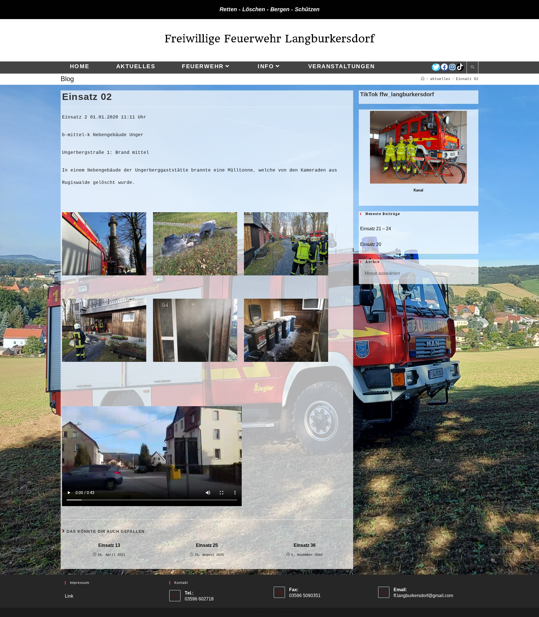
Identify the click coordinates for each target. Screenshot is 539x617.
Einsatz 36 (305, 545)
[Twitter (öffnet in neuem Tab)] (436, 67)
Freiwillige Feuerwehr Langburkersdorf (269, 38)
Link (69, 596)
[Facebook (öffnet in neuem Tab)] (444, 67)
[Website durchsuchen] (472, 67)
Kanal (418, 190)
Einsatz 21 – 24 (375, 228)
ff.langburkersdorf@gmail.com (423, 595)
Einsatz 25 (207, 545)
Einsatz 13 (109, 545)
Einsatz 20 (370, 244)
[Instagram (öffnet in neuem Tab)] (452, 67)
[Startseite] (422, 79)
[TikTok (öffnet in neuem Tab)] (460, 67)
